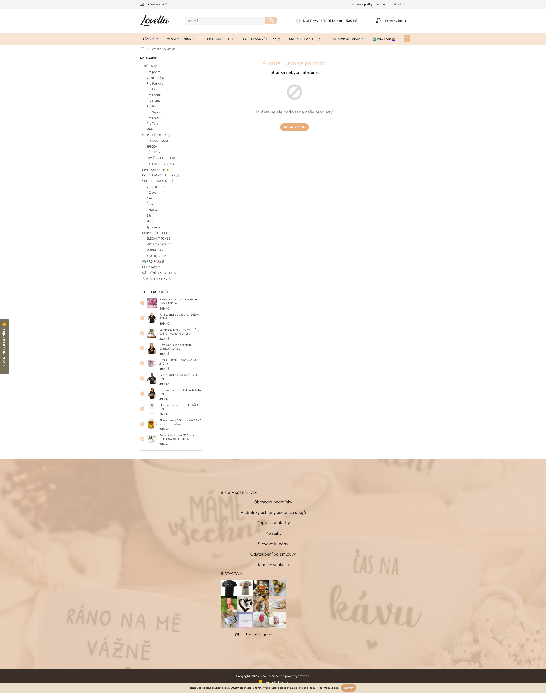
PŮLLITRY (153, 152)
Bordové (152, 210)
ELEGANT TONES (158, 239)
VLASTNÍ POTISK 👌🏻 (156, 135)
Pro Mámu (153, 101)
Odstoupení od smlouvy (273, 554)
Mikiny (151, 129)
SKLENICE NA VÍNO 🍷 (158, 181)
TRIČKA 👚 (149, 66)
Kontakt (382, 4)
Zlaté (150, 221)
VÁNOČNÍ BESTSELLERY (159, 273)
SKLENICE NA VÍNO (160, 164)
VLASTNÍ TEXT (157, 187)
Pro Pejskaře (155, 84)
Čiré (149, 198)
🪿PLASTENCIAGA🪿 (157, 279)
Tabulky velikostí (273, 565)
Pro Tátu (152, 124)
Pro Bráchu (154, 118)
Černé (150, 204)
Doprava (361, 4)
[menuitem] (149, 39)
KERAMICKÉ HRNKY (156, 233)
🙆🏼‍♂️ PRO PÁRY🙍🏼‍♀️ (153, 262)
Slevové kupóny (273, 544)
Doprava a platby (273, 523)
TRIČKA (152, 147)
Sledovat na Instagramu (257, 634)
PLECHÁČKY (151, 267)
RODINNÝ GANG (158, 141)
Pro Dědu (153, 89)
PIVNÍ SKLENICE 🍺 (155, 170)
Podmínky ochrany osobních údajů (273, 512)
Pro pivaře (153, 72)
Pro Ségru (153, 112)
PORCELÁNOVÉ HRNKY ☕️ (161, 175)
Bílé (149, 216)
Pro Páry (152, 106)
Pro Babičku (154, 95)
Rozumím (348, 688)
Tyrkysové (153, 227)
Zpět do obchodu (294, 127)
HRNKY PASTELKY (159, 244)
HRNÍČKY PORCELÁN (161, 158)
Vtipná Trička (155, 78)
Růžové (151, 193)
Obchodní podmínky (273, 502)
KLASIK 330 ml (157, 256)
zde (336, 688)
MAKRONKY (155, 250)
